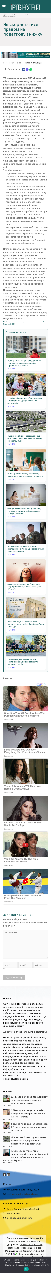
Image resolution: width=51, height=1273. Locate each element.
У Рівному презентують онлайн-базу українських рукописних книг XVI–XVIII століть (28, 1113)
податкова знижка (17, 322)
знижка (39, 322)
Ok (26, 1269)
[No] (47, 1264)
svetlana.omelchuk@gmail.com (22, 1194)
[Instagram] (8, 1174)
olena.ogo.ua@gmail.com (19, 1218)
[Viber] (27, 69)
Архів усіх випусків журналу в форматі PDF (25, 1031)
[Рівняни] (25, 6)
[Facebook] (23, 69)
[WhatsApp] (30, 69)
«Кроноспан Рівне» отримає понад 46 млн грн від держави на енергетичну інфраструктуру (28, 1140)
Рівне (8, 322)
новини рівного (30, 322)
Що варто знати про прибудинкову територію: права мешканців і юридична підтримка (29, 1100)
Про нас (37, 1247)
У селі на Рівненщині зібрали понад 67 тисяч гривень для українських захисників (29, 1127)
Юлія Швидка (36, 63)
